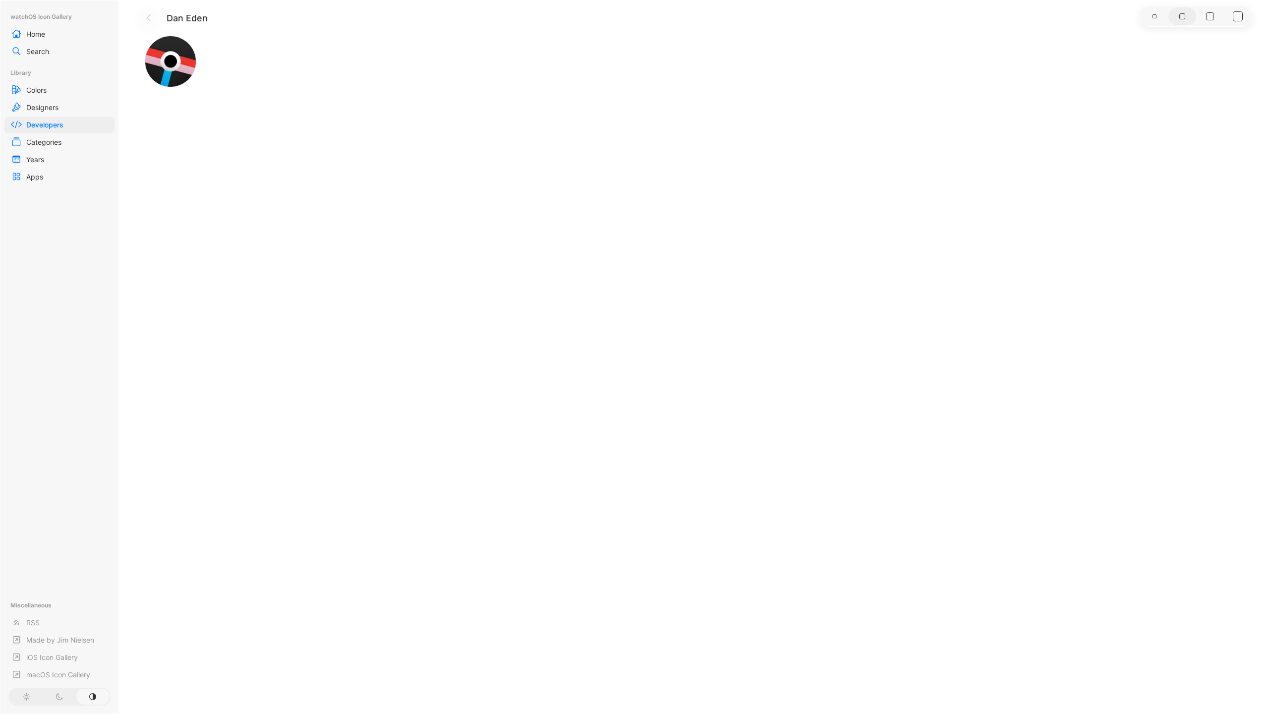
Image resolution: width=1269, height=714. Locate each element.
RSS (33, 622)
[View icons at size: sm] (1154, 16)
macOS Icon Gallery (58, 674)
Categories (43, 142)
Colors (36, 90)
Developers (44, 124)
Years (35, 159)
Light (26, 697)
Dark (59, 697)
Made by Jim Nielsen (60, 640)
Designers (42, 107)
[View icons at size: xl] (1238, 16)
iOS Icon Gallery (52, 657)
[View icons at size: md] (1182, 16)
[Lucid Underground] (170, 61)
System (93, 697)
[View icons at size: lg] (1210, 16)
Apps (34, 177)
